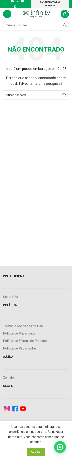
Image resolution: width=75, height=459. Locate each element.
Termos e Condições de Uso (23, 326)
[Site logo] (36, 14)
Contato (8, 377)
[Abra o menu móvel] (7, 14)
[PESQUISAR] (65, 25)
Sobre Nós (10, 297)
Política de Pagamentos (20, 348)
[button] (60, 447)
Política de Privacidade (19, 333)
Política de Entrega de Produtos (25, 341)
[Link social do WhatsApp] (15, 6)
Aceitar (36, 451)
